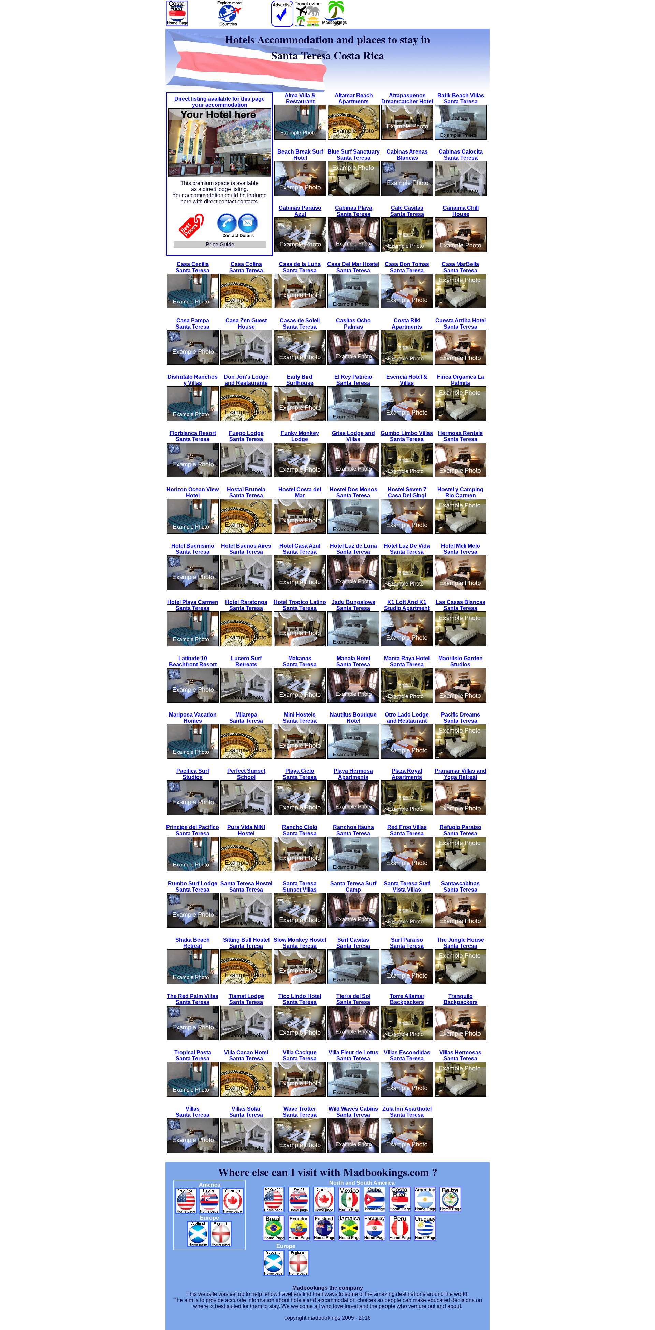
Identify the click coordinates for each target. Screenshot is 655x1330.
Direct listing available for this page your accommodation (219, 102)
